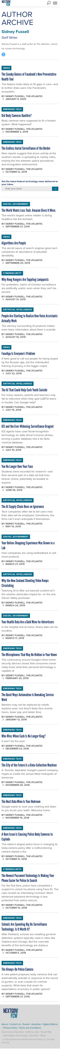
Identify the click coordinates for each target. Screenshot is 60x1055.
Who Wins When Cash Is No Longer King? (24, 736)
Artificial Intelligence (17, 309)
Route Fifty (46, 1031)
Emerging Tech (12, 109)
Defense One (32, 1031)
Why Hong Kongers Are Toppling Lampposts (25, 279)
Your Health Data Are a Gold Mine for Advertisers (28, 621)
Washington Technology (15, 1035)
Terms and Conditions (30, 1027)
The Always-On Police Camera (17, 969)
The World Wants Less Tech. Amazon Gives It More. (29, 210)
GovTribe (33, 1035)
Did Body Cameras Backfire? (17, 115)
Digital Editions (50, 1024)
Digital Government (15, 204)
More (43, 1035)
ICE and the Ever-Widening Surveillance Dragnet (28, 426)
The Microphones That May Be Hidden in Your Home (29, 654)
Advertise (36, 1024)
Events (26, 1024)
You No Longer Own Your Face (17, 466)
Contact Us (15, 1024)
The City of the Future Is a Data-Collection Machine (29, 765)
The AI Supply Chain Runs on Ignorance (23, 506)
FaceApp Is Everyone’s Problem (18, 353)
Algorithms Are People (14, 243)
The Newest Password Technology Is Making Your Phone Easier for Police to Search (28, 878)
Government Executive (13, 1031)
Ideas (6, 67)
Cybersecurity (12, 273)
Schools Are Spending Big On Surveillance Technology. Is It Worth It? (24, 927)
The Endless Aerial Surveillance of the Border (26, 148)
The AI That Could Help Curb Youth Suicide (24, 389)
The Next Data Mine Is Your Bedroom (21, 801)
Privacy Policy (10, 1027)
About (5, 1024)
